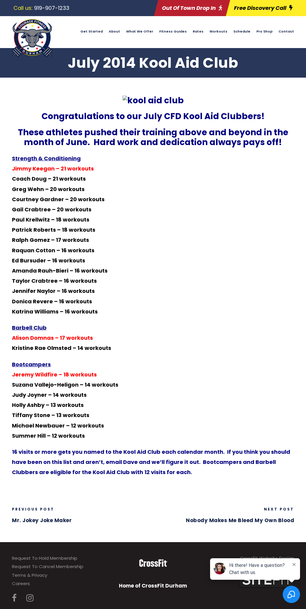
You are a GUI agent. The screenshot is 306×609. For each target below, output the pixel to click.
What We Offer (139, 31)
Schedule (241, 31)
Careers (21, 583)
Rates (198, 31)
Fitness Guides (173, 31)
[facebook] (14, 598)
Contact (286, 31)
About (114, 31)
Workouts (218, 31)
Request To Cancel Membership (47, 566)
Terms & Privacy (29, 575)
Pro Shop (264, 31)
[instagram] (29, 598)
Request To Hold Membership (44, 558)
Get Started (91, 31)
